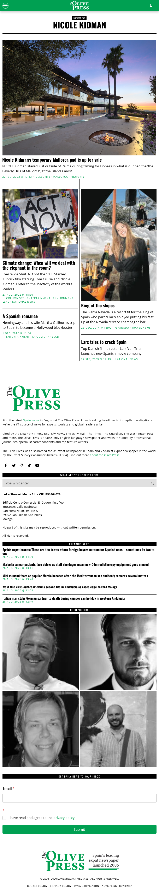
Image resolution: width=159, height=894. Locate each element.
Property (78, 177)
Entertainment (39, 298)
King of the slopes (97, 305)
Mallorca (60, 177)
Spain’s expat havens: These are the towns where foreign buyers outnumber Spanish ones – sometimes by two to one (78, 551)
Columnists (15, 298)
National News (23, 301)
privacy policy (64, 817)
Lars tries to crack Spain (103, 341)
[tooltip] (5, 465)
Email (8, 789)
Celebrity (43, 177)
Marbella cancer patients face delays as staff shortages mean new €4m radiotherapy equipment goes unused (75, 564)
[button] (152, 483)
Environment (63, 298)
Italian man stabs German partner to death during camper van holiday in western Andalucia (63, 598)
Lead (6, 301)
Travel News (141, 327)
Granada (122, 327)
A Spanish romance (20, 316)
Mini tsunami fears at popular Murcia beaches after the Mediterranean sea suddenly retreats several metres (75, 576)
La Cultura (40, 336)
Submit (79, 829)
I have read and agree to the (42, 818)
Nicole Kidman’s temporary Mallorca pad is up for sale (52, 159)
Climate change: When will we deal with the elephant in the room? (38, 265)
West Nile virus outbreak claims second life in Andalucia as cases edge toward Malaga (59, 587)
